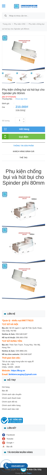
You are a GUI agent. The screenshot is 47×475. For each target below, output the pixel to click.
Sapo (29, 473)
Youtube (10, 439)
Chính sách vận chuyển (11, 394)
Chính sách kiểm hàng (11, 405)
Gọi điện (23, 137)
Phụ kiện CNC (20, 24)
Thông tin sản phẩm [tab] (23, 146)
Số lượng (6, 120)
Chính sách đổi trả (9, 402)
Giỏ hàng (6, 387)
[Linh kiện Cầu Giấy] (25, 6)
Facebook (11, 435)
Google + (10, 443)
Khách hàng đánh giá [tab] (23, 151)
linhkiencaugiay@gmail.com (23, 374)
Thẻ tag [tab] (23, 157)
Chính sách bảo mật (10, 409)
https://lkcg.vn (18, 370)
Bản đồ (5, 391)
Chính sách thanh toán (11, 398)
